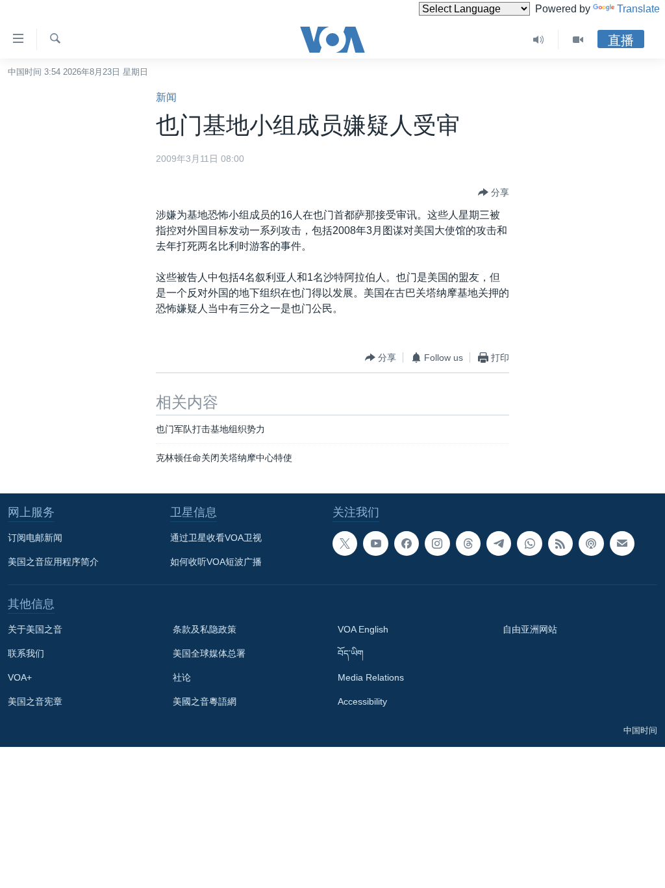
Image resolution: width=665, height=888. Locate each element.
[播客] (591, 543)
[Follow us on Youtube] (375, 543)
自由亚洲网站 (530, 629)
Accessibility (362, 701)
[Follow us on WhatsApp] (529, 543)
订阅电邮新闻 (35, 537)
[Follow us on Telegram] (498, 543)
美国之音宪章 (35, 701)
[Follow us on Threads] (468, 543)
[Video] (577, 39)
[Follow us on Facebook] (406, 543)
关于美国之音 (35, 629)
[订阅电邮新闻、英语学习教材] (622, 543)
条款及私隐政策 (204, 629)
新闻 (166, 97)
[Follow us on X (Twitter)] (344, 543)
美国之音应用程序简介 (53, 561)
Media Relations (371, 677)
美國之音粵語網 (204, 701)
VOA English (363, 629)
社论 (182, 677)
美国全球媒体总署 (209, 653)
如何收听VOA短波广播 (216, 561)
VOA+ (20, 677)
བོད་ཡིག (351, 653)
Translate (638, 8)
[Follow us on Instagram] (437, 543)
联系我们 (26, 653)
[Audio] (538, 39)
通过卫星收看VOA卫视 (216, 537)
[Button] (493, 192)
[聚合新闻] (560, 543)
